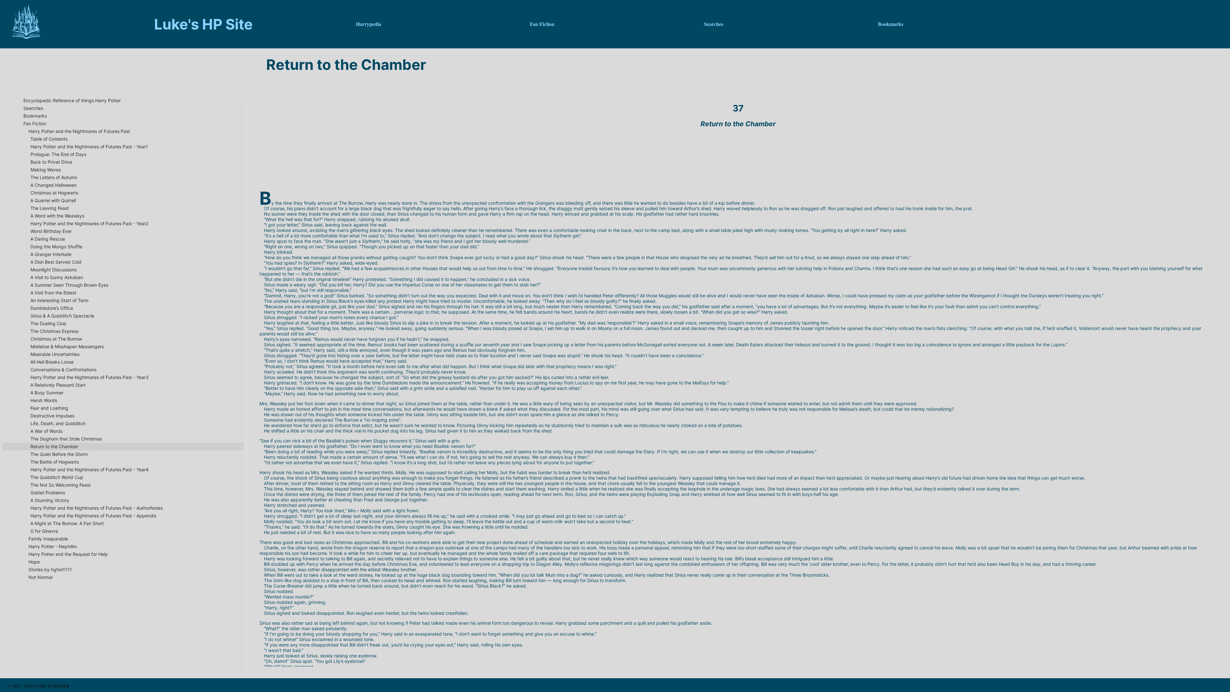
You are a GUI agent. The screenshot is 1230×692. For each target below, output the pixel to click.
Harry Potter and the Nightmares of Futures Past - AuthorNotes (96, 508)
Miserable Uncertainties (54, 354)
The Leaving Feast (49, 208)
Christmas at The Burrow (56, 339)
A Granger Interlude (50, 254)
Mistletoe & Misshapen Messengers (67, 346)
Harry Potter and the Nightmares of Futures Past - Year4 (89, 469)
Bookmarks (35, 116)
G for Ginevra (44, 531)
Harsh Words (43, 400)
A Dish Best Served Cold (55, 262)
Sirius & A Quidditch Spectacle (62, 315)
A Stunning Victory (49, 500)
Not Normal (41, 577)
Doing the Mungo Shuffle (56, 246)
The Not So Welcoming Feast (60, 485)
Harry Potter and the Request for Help (68, 554)
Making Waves (45, 169)
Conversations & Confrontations (63, 369)
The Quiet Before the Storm (59, 454)
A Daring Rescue (47, 239)
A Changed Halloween (53, 185)
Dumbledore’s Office (51, 308)
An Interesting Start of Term (59, 300)
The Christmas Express (54, 331)
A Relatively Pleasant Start (58, 385)
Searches (33, 108)
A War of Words (46, 431)
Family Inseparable (48, 538)
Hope (34, 561)
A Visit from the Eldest (53, 292)
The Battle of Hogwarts (54, 462)
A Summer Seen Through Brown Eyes (69, 285)
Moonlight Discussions (53, 269)
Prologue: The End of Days (58, 154)
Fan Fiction (34, 123)
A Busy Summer (46, 392)
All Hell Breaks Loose (52, 362)
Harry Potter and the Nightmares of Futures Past (79, 131)
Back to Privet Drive (51, 162)
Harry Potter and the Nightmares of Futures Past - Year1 (89, 146)
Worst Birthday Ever (51, 231)
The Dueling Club (48, 323)
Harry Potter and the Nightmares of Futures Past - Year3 (89, 377)
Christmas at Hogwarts (54, 192)
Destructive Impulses (52, 415)
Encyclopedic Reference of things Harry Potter (72, 100)
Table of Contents (49, 139)
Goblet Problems (47, 492)
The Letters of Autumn (53, 177)
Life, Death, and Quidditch (58, 423)
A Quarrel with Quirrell (53, 200)
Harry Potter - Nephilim (53, 546)
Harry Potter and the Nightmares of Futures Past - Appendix (93, 515)
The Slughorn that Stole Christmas (66, 438)
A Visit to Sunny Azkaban (56, 277)
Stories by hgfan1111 (50, 569)
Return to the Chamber (54, 446)
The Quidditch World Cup (56, 477)
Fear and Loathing (49, 408)
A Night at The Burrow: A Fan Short (67, 523)
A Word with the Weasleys (57, 215)
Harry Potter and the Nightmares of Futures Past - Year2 (89, 223)
